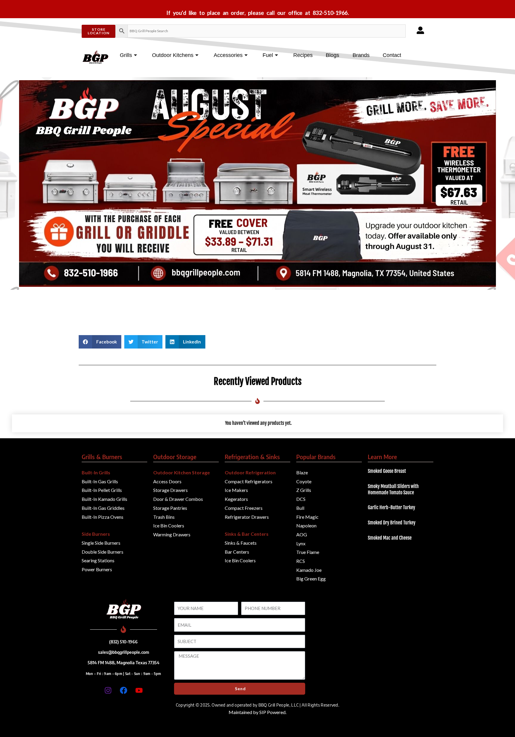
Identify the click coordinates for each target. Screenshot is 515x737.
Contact (392, 55)
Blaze (302, 472)
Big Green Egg (311, 578)
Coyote (303, 481)
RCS (300, 561)
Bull (300, 508)
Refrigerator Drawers (247, 517)
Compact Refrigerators (248, 481)
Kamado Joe (309, 570)
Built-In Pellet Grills (102, 490)
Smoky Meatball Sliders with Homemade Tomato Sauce (393, 489)
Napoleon (306, 525)
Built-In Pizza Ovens (102, 517)
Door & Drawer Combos (178, 499)
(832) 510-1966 (123, 641)
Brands (361, 55)
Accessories (228, 55)
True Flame (307, 552)
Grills (126, 55)
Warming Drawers (171, 534)
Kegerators (236, 499)
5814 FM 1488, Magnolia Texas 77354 (123, 662)
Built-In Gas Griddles (103, 508)
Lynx (300, 543)
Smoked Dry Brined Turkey (391, 523)
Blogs (332, 55)
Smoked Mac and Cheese (390, 538)
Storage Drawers (170, 490)
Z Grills (303, 490)
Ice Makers (236, 490)
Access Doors (167, 481)
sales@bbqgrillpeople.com (123, 652)
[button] (100, 342)
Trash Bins (164, 517)
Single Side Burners (101, 543)
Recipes (303, 55)
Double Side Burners (102, 552)
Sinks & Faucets (241, 543)
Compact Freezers (244, 508)
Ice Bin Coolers (168, 525)
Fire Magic (307, 517)
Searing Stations (98, 560)
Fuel (268, 55)
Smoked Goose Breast (387, 471)
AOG (301, 534)
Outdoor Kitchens (172, 55)
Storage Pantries (170, 508)
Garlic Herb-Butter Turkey (391, 507)
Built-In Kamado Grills (104, 499)
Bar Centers (237, 552)
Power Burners (97, 569)
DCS (300, 499)
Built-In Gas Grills (100, 481)
